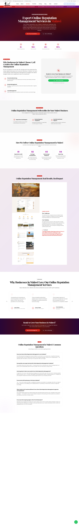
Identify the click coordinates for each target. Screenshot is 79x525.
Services (28, 3)
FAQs (50, 3)
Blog (45, 3)
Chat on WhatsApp (48, 33)
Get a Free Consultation (32, 33)
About (22, 3)
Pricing (40, 3)
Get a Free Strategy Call (32, 330)
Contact (55, 3)
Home (17, 3)
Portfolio (34, 3)
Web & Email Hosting (70, 3)
